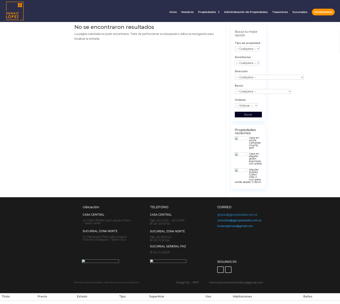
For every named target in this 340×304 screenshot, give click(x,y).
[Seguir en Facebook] (220, 269)
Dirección (241, 71)
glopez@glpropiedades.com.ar (237, 214)
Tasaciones (280, 12)
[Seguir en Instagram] (228, 269)
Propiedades (207, 12)
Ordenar (240, 99)
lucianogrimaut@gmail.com (235, 226)
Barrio (239, 85)
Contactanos (323, 12)
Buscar (248, 114)
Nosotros (187, 12)
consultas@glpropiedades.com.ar (239, 220)
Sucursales (299, 12)
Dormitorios (243, 57)
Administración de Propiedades (246, 12)
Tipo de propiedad (247, 43)
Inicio (173, 12)
